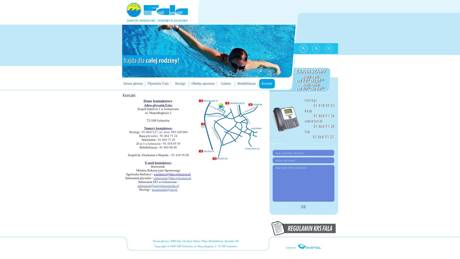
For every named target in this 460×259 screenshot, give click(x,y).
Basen (197, 241)
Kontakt (229, 241)
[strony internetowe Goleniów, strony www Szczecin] (304, 246)
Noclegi (187, 241)
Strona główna (161, 241)
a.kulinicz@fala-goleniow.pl (172, 174)
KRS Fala (176, 241)
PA (237, 241)
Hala (204, 241)
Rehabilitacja (216, 241)
